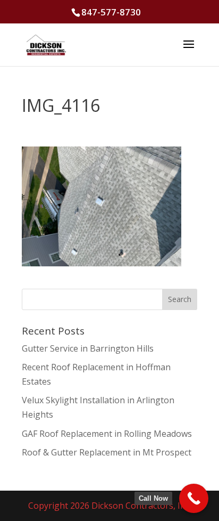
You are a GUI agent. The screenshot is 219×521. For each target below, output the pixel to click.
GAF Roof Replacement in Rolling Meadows (107, 433)
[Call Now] (193, 498)
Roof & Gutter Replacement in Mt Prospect (106, 452)
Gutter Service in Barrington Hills (88, 348)
